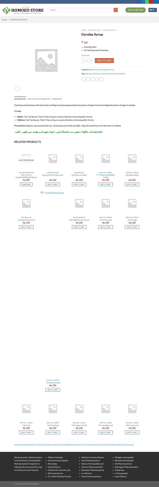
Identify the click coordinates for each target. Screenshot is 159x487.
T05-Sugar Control (79, 425)
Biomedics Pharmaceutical (92, 470)
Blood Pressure (125, 444)
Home (4, 20)
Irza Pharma (86, 473)
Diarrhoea (95, 74)
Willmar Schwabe (55, 457)
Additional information (39, 99)
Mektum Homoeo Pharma (92, 457)
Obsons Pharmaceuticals (92, 467)
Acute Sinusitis (104, 444)
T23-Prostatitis (105, 220)
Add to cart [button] (52, 184)
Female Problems (21, 444)
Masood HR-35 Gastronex (52, 175)
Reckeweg (52, 463)
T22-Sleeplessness (105, 425)
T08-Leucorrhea (132, 425)
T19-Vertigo (132, 220)
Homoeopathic (109, 30)
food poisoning (113, 74)
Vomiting (122, 74)
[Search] (116, 10)
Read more (26, 184)
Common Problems (18, 20)
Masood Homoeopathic (58, 460)
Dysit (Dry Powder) (79, 175)
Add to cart (104, 60)
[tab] (20, 99)
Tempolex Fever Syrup (26, 220)
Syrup (112, 70)
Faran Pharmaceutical (90, 460)
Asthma (114, 444)
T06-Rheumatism (132, 175)
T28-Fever (26, 425)
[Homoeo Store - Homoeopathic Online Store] (23, 10)
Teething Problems (70, 444)
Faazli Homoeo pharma (91, 476)
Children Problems (53, 444)
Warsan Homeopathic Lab (92, 463)
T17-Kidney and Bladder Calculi (105, 176)
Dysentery (103, 74)
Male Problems (37, 444)
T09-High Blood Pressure (79, 220)
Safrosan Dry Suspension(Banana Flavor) (26, 176)
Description (20, 99)
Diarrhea (88, 74)
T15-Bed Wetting (53, 383)
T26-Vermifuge (53, 425)
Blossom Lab (94, 30)
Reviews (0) (57, 99)
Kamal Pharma (54, 467)
